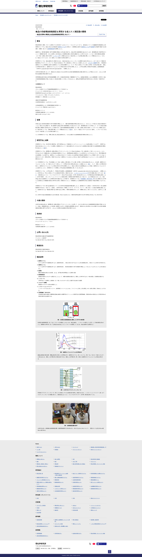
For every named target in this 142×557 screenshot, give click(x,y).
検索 (104, 5)
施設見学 (56, 510)
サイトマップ (75, 447)
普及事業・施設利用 (95, 519)
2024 (74, 498)
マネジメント (93, 461)
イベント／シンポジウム (96, 505)
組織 (37, 461)
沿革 (73, 459)
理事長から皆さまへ (41, 459)
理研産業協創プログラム (96, 477)
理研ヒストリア (94, 510)
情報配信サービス (58, 507)
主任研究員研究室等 (77, 479)
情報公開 (56, 463)
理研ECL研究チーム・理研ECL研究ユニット (44, 483)
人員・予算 (75, 461)
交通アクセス (38, 1)
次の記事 (104, 25)
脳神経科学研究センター (41, 488)
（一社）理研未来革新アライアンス (98, 523)
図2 (89, 164)
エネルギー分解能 (92, 62)
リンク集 (38, 449)
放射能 (93, 46)
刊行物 (38, 507)
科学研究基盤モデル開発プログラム (98, 473)
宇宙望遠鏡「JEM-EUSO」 (87, 178)
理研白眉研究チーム (95, 479)
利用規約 (56, 449)
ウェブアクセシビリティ (41, 451)
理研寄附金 (65, 1)
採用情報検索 (39, 533)
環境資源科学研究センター (78, 488)
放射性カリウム (62, 46)
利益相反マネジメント (59, 466)
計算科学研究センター (77, 482)
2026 (38, 498)
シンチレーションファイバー (81, 173)
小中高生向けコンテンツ (99, 1)
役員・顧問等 (57, 459)
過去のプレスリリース (95, 498)
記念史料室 (39, 512)
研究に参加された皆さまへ (42, 466)
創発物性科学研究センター (96, 488)
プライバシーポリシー (77, 449)
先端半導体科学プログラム (78, 477)
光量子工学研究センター (41, 491)
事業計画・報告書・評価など (42, 463)
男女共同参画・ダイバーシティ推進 (98, 463)
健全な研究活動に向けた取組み (79, 463)
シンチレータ (56, 55)
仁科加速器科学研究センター (60, 491)
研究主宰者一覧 (40, 473)
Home (37, 15)
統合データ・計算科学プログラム (79, 473)
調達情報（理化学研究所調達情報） (98, 447)
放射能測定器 (51, 48)
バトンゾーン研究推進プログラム (43, 479)
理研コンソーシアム (77, 523)
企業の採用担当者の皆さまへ (42, 526)
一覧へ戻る (97, 25)
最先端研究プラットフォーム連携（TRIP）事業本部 (61, 474)
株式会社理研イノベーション (42, 523)
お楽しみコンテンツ (77, 507)
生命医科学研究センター (77, 486)
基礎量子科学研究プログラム (42, 477)
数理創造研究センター (59, 482)
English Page (102, 34)
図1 (70, 129)
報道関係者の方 (74, 1)
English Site (52, 1)
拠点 (55, 461)
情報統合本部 (57, 486)
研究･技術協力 (75, 519)
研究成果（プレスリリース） (46, 15)
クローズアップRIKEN (41, 505)
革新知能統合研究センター (42, 486)
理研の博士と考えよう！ (59, 505)
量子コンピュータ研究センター (97, 482)
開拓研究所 (57, 479)
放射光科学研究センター (77, 491)
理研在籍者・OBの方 (86, 1)
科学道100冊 (75, 510)
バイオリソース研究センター (60, 488)
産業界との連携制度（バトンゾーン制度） (62, 520)
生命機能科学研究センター (96, 486)
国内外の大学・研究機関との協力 (61, 526)
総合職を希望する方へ (77, 533)
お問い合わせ (45, 1)
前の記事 (90, 25)
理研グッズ (39, 510)
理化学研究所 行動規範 (95, 459)
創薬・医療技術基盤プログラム (61, 477)
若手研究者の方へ (58, 533)
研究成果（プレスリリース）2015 (61, 15)
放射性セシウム (86, 46)
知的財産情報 (39, 519)
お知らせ (74, 505)
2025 (56, 498)
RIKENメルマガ (83, 5)
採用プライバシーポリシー (96, 449)
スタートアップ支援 (59, 523)
